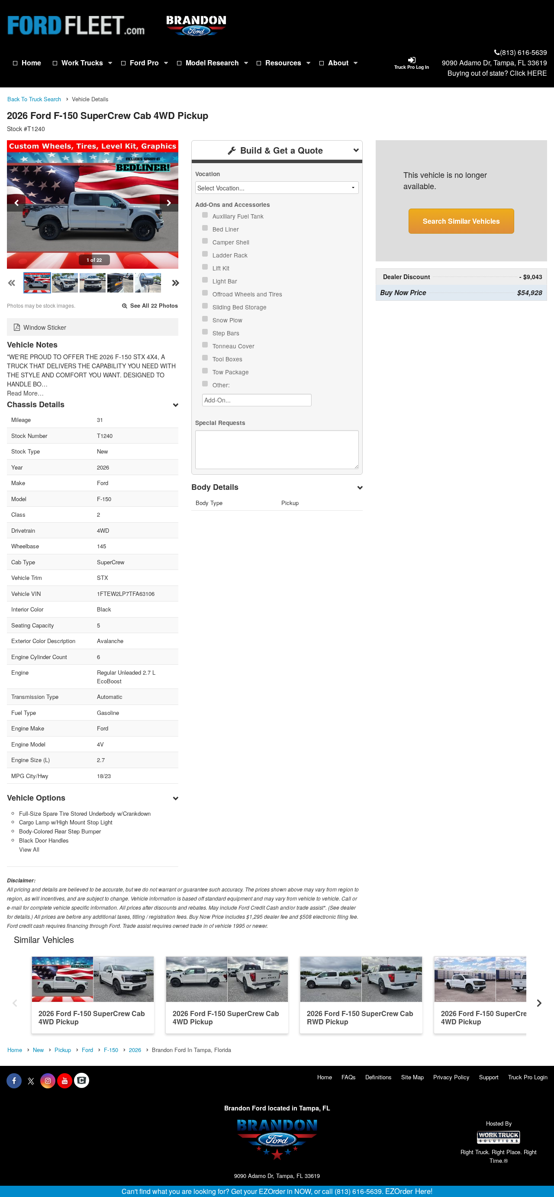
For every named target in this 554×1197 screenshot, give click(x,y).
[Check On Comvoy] (81, 1080)
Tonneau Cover (234, 346)
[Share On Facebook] (14, 1080)
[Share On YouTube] (64, 1080)
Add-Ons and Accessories (232, 204)
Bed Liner (227, 229)
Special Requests (220, 422)
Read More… (25, 393)
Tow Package (232, 372)
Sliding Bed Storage (240, 307)
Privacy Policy (451, 1077)
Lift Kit (222, 268)
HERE (537, 73)
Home (31, 63)
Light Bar (226, 281)
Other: (222, 385)
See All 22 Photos (153, 305)
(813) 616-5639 (523, 52)
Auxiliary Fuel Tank (239, 216)
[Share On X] (31, 1080)
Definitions (378, 1077)
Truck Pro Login (528, 1077)
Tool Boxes (228, 359)
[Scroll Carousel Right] (539, 1000)
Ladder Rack (231, 255)
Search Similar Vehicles (461, 221)
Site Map (412, 1077)
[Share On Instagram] (47, 1080)
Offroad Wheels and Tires (248, 294)
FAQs (348, 1077)
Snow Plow (228, 320)
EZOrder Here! (409, 1191)
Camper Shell (232, 242)
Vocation (207, 174)
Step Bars (227, 333)
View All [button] (29, 849)
